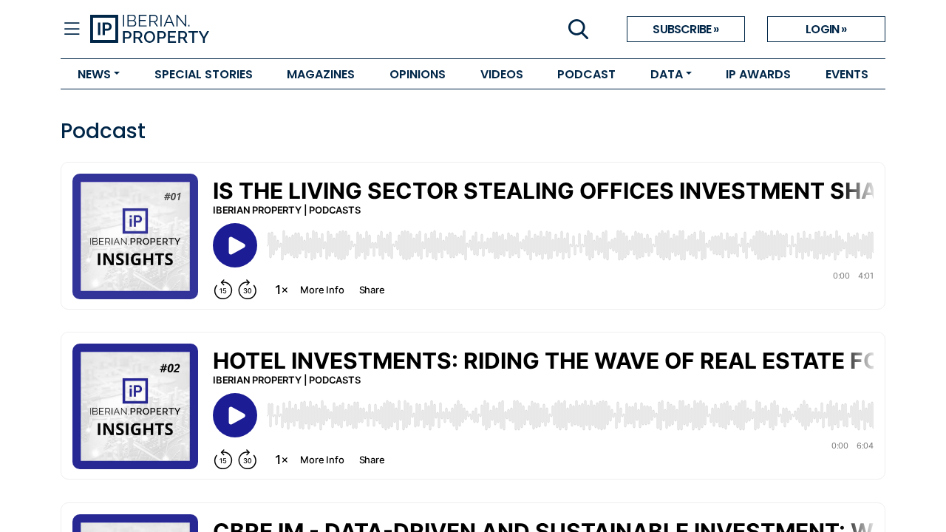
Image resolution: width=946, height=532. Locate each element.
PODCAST (586, 74)
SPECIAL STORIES (203, 74)
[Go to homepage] (281, 29)
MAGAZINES (321, 74)
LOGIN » (826, 29)
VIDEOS (501, 74)
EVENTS (847, 74)
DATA (666, 74)
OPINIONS (417, 74)
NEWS (94, 74)
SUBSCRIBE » (685, 29)
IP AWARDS (758, 74)
